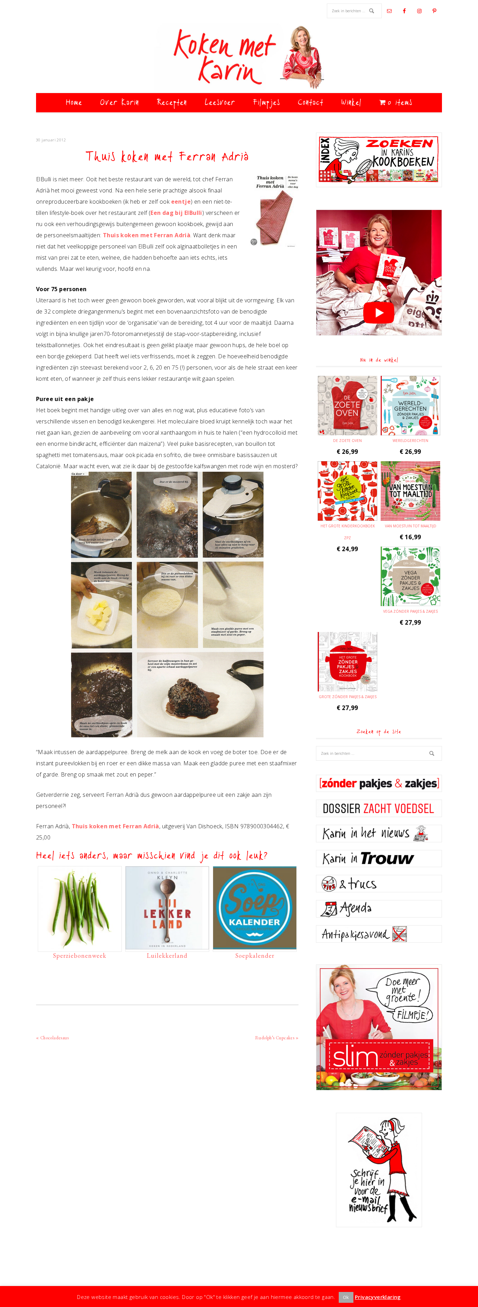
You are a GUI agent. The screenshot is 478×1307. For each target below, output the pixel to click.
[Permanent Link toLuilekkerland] (167, 946)
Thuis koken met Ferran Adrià (146, 235)
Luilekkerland (167, 955)
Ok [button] (346, 1297)
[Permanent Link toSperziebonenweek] (79, 946)
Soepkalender (254, 955)
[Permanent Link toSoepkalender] (254, 946)
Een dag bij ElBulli (176, 213)
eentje (181, 201)
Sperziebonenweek (79, 955)
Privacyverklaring (378, 1296)
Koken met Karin (239, 58)
